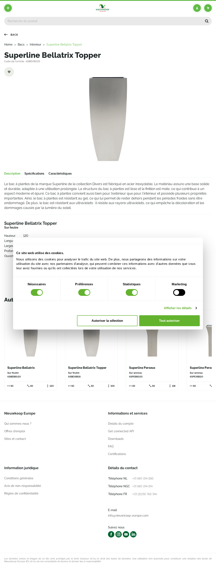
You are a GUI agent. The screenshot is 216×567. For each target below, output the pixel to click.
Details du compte (121, 423)
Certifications (117, 454)
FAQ (110, 446)
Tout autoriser (169, 320)
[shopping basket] (208, 8)
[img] (102, 8)
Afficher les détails (178, 308)
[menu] (8, 8)
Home (8, 44)
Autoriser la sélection (107, 320)
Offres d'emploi (14, 431)
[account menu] (197, 8)
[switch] (84, 292)
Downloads (116, 438)
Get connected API (121, 431)
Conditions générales (18, 478)
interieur (35, 44)
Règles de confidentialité (21, 493)
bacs (21, 44)
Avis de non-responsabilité (22, 486)
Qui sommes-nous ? (17, 423)
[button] (206, 21)
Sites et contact (15, 438)
